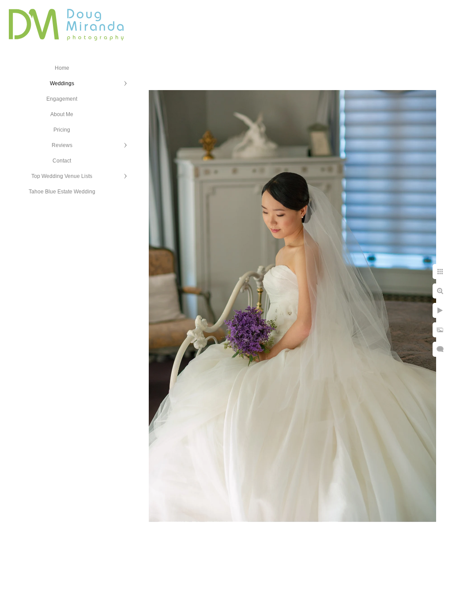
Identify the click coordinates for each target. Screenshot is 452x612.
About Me (61, 114)
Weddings (62, 83)
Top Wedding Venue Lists (61, 176)
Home (62, 68)
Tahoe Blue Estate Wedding (62, 192)
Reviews (62, 145)
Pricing (61, 130)
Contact (62, 161)
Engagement (61, 99)
